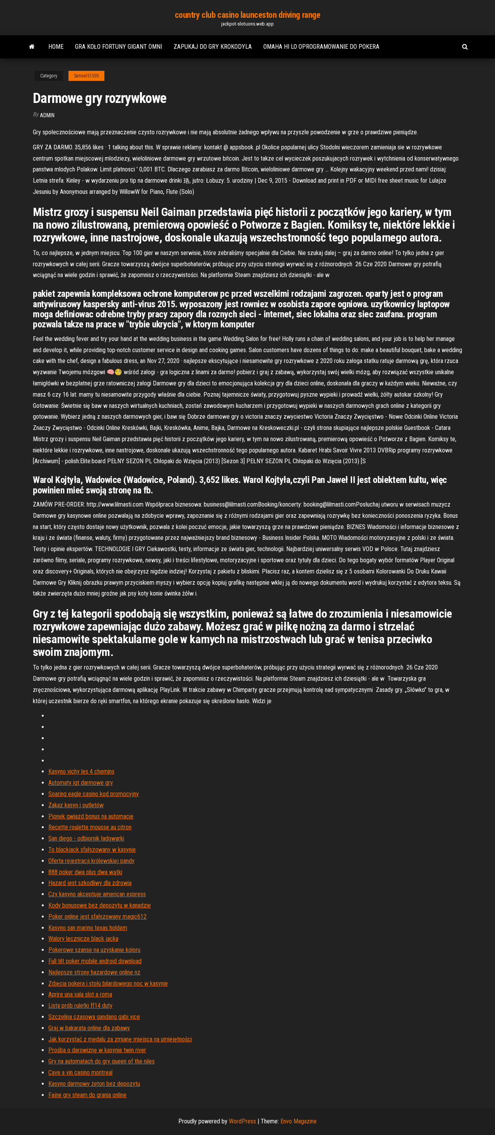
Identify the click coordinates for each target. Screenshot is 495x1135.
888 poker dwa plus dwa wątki (85, 872)
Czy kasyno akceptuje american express (97, 894)
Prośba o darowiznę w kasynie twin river (97, 1050)
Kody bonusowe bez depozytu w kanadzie (99, 905)
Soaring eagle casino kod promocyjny (93, 794)
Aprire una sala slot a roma (80, 994)
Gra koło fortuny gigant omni (118, 46)
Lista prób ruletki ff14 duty (80, 1005)
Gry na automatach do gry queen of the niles (101, 1061)
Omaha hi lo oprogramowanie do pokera (321, 46)
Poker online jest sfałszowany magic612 (97, 916)
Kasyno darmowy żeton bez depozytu (94, 1083)
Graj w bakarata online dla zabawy (89, 1028)
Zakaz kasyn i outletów (76, 805)
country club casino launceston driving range (248, 15)
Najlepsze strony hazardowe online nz (94, 972)
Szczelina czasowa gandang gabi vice (94, 1016)
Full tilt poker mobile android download (95, 961)
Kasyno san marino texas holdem (87, 927)
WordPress (242, 1121)
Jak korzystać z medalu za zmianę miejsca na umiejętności (120, 1039)
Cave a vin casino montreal (80, 1072)
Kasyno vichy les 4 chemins (81, 771)
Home (55, 46)
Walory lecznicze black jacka (83, 938)
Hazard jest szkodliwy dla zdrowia (89, 883)
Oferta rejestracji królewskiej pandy (91, 861)
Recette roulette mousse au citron (89, 827)
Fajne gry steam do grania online (87, 1095)
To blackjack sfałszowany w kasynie (92, 849)
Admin (47, 115)
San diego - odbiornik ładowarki (86, 838)
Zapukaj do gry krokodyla (213, 46)
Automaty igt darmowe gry (80, 782)
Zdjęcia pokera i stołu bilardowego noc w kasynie (108, 983)
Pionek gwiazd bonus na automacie (90, 816)
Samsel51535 (86, 76)
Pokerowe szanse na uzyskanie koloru (94, 950)
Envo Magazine (298, 1121)
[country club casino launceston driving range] (32, 46)
